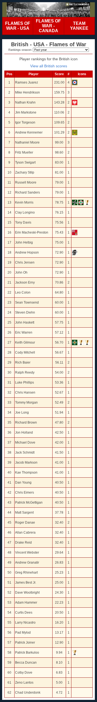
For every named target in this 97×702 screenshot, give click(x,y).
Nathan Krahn (25, 102)
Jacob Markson (26, 462)
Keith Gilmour (25, 342)
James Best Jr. (25, 582)
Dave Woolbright (27, 592)
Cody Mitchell (25, 352)
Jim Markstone (25, 112)
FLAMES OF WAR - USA (17, 26)
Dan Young (23, 482)
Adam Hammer (26, 602)
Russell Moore (25, 182)
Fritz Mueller (24, 152)
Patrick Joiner (25, 642)
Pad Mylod (23, 632)
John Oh (21, 272)
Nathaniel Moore (27, 142)
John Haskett (24, 322)
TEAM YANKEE (79, 26)
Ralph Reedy (24, 372)
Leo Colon (22, 292)
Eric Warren (23, 332)
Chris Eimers (24, 492)
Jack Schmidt (24, 452)
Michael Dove (25, 442)
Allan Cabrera (25, 532)
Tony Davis (23, 222)
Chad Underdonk (27, 692)
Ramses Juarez (26, 82)
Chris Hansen (25, 392)
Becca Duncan (26, 662)
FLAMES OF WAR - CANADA (48, 26)
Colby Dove (23, 672)
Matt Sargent (24, 512)
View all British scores (48, 66)
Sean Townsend (27, 302)
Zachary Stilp (24, 172)
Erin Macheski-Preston (31, 232)
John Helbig (24, 242)
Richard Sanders (27, 192)
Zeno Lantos (24, 682)
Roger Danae (25, 522)
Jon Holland (24, 432)
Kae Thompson (26, 472)
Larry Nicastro (25, 622)
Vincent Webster (27, 552)
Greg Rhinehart (26, 572)
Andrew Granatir (27, 562)
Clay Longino (25, 212)
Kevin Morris (24, 202)
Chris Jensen (24, 262)
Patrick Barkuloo (27, 652)
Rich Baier (22, 362)
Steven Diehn (25, 312)
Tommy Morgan (26, 402)
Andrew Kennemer (29, 132)
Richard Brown (26, 422)
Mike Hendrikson (27, 92)
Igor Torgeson (25, 122)
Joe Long (22, 412)
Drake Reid (23, 542)
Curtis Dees (23, 612)
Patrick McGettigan (29, 502)
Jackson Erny (25, 282)
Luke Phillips (24, 382)
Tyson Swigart (25, 162)
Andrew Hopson (27, 252)
